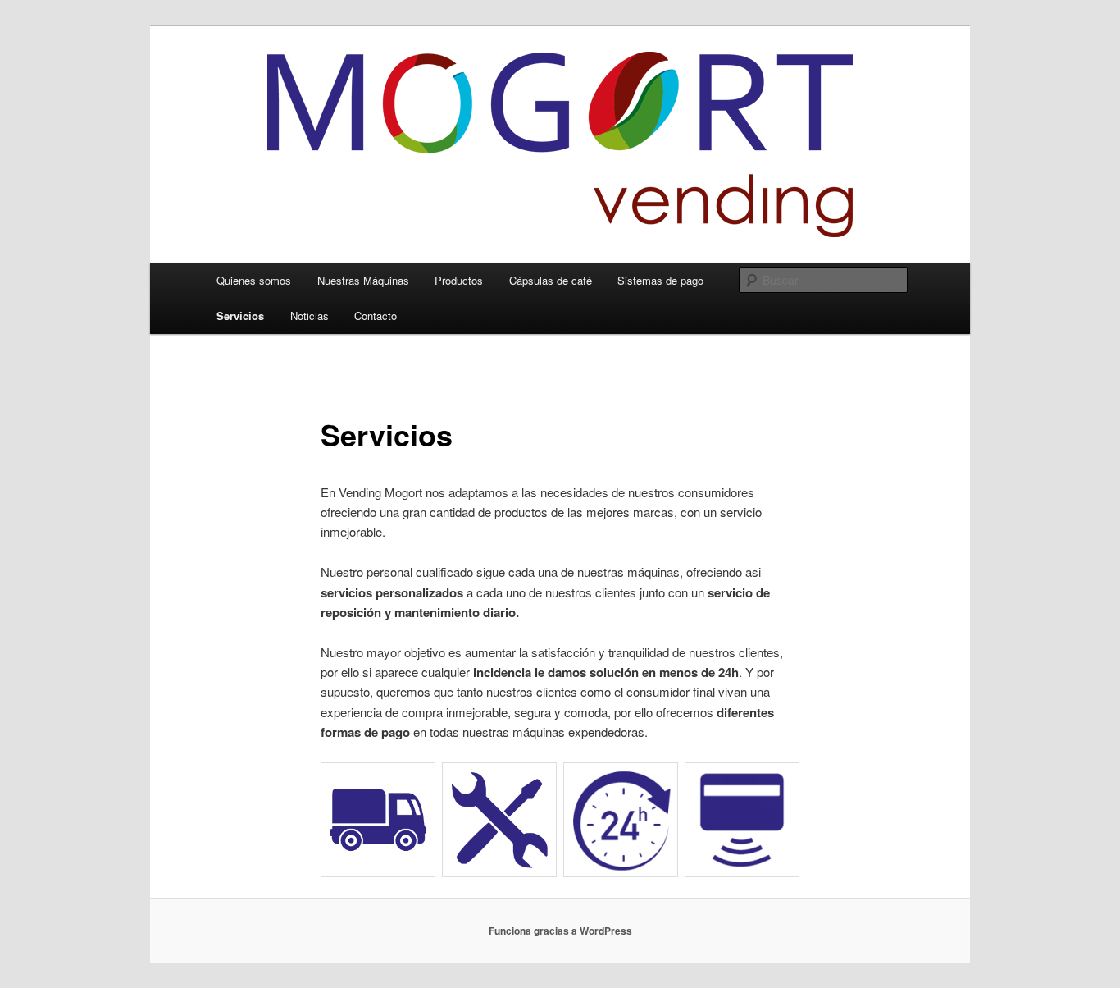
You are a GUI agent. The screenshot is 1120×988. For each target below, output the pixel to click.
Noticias (309, 315)
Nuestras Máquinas (363, 280)
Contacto (375, 315)
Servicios (240, 315)
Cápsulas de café (550, 280)
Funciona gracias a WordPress (560, 930)
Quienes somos (253, 280)
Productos (459, 280)
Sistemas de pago (660, 280)
